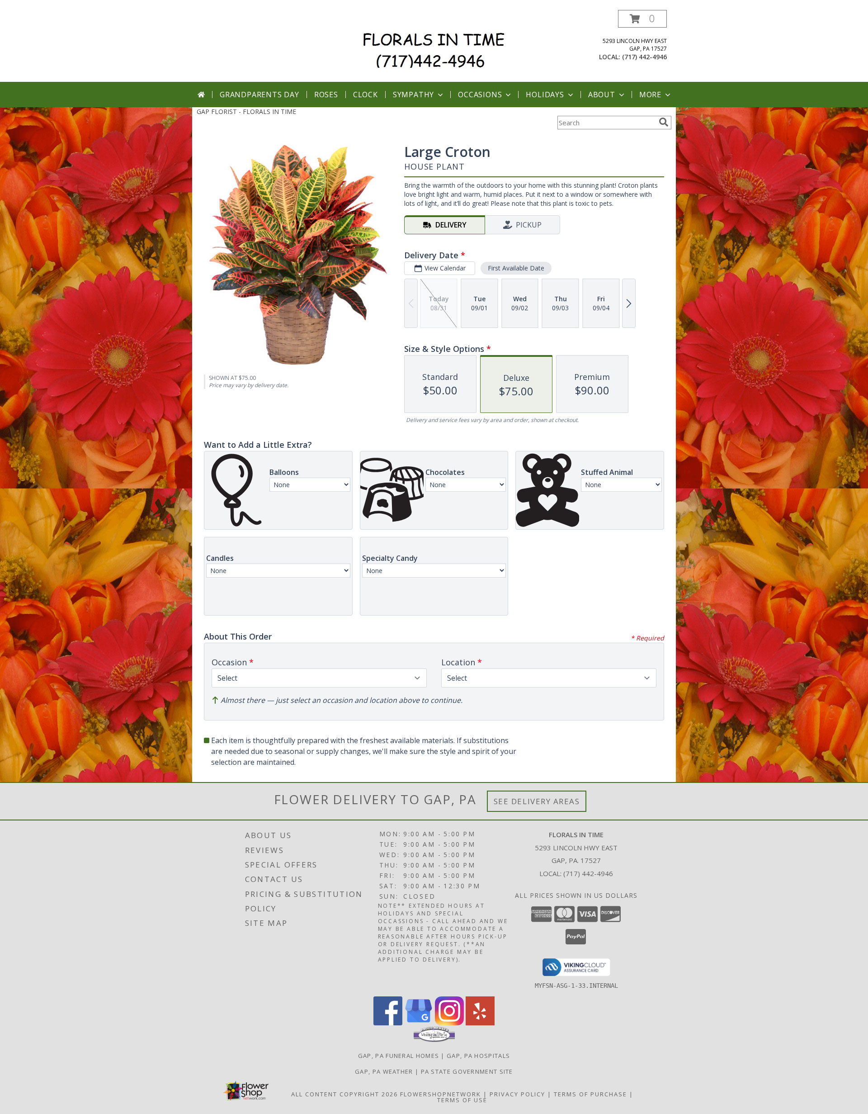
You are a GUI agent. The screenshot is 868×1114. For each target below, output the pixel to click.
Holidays (545, 95)
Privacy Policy (517, 1094)
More (650, 95)
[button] (642, 19)
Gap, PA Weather (384, 1071)
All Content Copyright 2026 (344, 1094)
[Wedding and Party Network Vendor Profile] (434, 1040)
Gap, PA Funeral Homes (398, 1056)
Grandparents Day (259, 95)
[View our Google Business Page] (418, 1023)
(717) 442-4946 (644, 56)
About (601, 95)
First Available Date (516, 268)
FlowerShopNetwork (440, 1094)
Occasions (480, 95)
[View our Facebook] (387, 1023)
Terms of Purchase (590, 1094)
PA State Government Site (467, 1071)
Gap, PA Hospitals (478, 1056)
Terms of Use (462, 1100)
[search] (663, 122)
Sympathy (413, 95)
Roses (326, 95)
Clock (365, 95)
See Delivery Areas (537, 801)
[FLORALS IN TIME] (437, 46)
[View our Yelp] (480, 1023)
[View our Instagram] (449, 1023)
